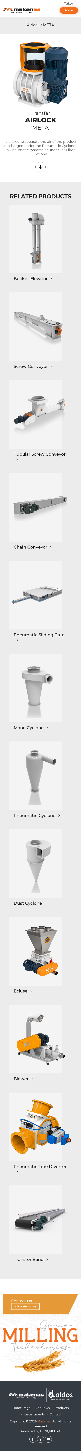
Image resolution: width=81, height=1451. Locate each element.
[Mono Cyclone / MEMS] (40, 688)
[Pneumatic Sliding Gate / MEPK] (40, 595)
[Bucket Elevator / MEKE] (40, 239)
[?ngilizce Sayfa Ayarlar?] (32, 1439)
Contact (56, 1414)
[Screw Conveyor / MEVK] (40, 326)
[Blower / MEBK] (40, 1039)
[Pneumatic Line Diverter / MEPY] (40, 1127)
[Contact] (40, 1347)
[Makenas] (21, 10)
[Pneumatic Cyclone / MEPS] (40, 775)
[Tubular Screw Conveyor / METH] (40, 414)
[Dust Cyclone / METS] (40, 863)
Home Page (22, 1408)
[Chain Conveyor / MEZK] (40, 507)
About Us (42, 1408)
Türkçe (68, 3)
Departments (34, 1414)
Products (61, 1408)
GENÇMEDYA (50, 1431)
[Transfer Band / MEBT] (40, 1219)
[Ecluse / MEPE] (40, 951)
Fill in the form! (25, 1306)
